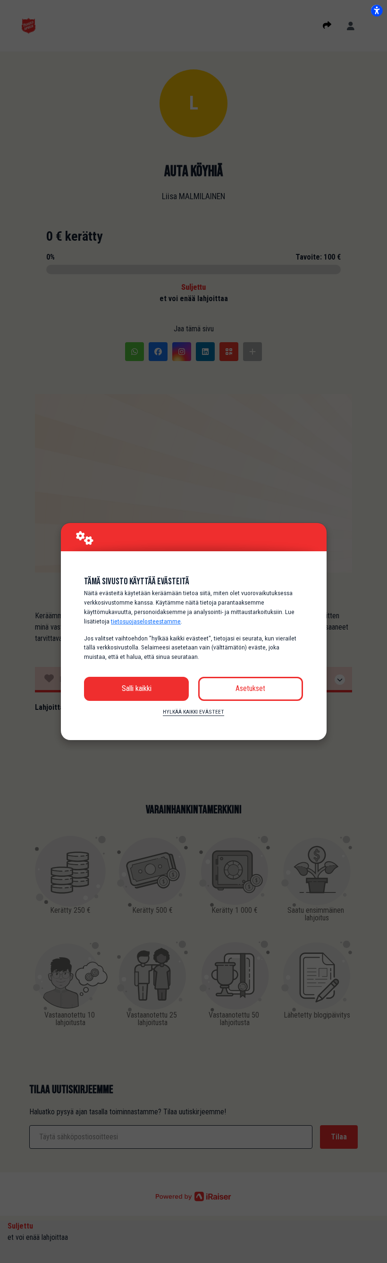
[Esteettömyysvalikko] (376, 10)
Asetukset (250, 688)
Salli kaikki (136, 688)
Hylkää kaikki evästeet (193, 711)
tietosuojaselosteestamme (146, 621)
